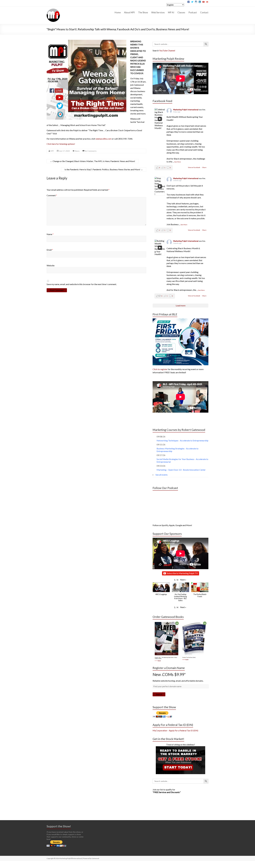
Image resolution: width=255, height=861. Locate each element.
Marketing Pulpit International (186, 109)
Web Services (158, 12)
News (77, 151)
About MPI (129, 12)
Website (50, 265)
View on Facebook (194, 167)
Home (118, 12)
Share (204, 167)
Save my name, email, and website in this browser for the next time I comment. (82, 284)
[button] (183, 579)
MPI (52, 151)
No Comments (91, 151)
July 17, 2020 (64, 151)
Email (50, 249)
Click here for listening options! (61, 144)
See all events (162, 474)
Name (50, 234)
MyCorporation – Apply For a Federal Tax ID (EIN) (175, 730)
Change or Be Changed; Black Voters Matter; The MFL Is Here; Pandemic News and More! (92, 161)
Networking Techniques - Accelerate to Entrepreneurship (182, 440)
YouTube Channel (167, 50)
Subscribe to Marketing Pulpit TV (182, 573)
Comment (52, 195)
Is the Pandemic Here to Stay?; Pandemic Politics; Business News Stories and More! (104, 169)
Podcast (192, 12)
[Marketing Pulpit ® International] (53, 9)
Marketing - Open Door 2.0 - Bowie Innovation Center (181, 469)
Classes (181, 12)
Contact (204, 12)
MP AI (171, 12)
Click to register (160, 369)
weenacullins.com (103, 138)
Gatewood (95, 858)
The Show (143, 12)
